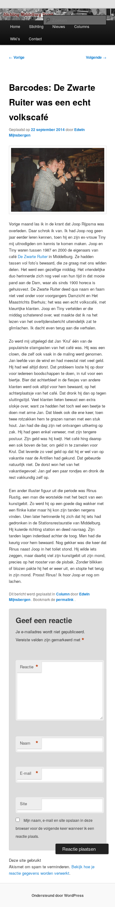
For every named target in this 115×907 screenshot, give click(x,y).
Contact (35, 38)
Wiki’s (15, 38)
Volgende (96, 57)
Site (23, 803)
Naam (29, 743)
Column (63, 594)
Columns (81, 26)
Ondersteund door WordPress (58, 895)
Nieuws (58, 26)
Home (15, 26)
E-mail (29, 773)
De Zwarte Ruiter (33, 256)
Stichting (36, 26)
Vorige (17, 57)
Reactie (29, 667)
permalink (65, 599)
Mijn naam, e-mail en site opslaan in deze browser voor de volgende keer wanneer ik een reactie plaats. (55, 828)
